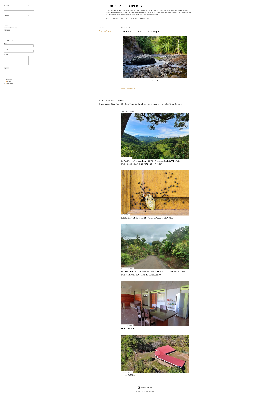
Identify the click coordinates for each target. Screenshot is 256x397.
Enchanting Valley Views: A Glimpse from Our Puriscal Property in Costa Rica (150, 162)
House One (127, 328)
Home (108, 18)
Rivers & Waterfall (105, 31)
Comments (11, 83)
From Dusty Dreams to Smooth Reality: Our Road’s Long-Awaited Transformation (154, 273)
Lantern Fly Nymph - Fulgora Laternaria (147, 217)
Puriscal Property (124, 6)
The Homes (128, 374)
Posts (9, 82)
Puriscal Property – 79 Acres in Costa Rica (130, 18)
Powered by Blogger (146, 387)
